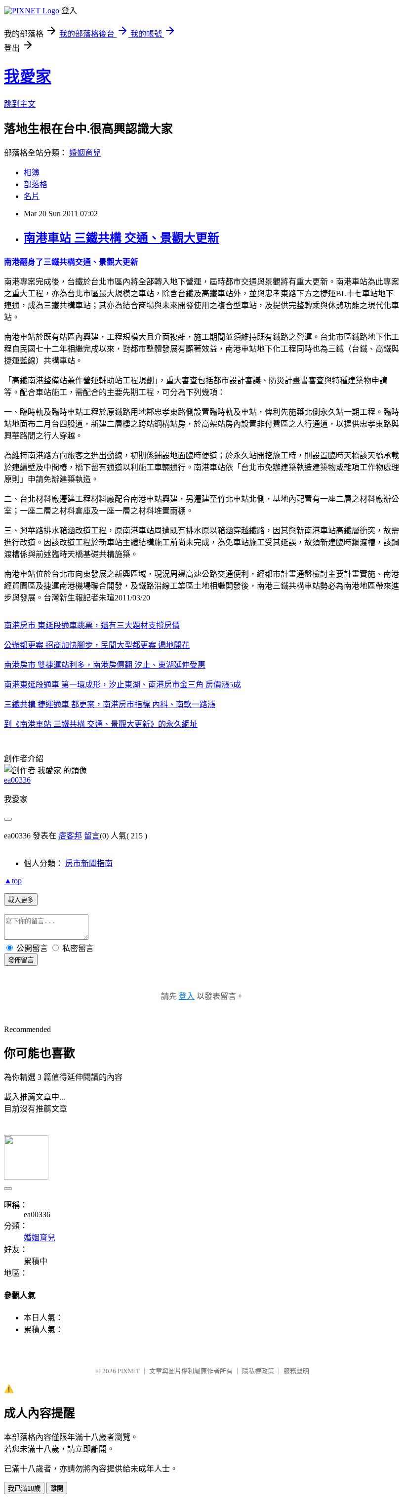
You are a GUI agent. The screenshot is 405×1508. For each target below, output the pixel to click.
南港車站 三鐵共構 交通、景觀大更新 (121, 238)
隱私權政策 (258, 1371)
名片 (32, 196)
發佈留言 (21, 960)
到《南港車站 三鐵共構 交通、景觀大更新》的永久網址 (101, 724)
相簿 (32, 172)
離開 (56, 1488)
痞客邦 (70, 836)
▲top (13, 880)
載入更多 (21, 900)
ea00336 (17, 780)
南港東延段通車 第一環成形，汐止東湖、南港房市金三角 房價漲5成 (122, 684)
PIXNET (129, 1371)
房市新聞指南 (89, 863)
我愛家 (27, 76)
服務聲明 (296, 1371)
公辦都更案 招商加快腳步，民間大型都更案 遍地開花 (97, 645)
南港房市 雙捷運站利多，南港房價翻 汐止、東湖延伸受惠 (104, 665)
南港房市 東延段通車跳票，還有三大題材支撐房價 (92, 625)
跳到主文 (20, 104)
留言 (92, 836)
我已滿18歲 (24, 1488)
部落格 (35, 184)
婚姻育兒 (85, 153)
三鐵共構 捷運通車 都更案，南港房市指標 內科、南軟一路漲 (109, 704)
